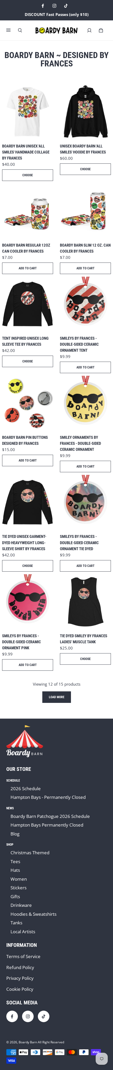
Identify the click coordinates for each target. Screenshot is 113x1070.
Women (19, 879)
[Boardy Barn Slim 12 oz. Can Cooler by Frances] (85, 211)
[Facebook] (43, 6)
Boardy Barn (28, 1042)
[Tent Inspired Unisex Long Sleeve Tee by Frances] (27, 304)
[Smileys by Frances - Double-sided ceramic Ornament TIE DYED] (85, 502)
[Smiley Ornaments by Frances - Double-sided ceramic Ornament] (85, 403)
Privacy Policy (20, 978)
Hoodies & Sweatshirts (33, 914)
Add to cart (28, 268)
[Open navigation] (12, 30)
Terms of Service (23, 956)
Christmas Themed (30, 853)
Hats (15, 870)
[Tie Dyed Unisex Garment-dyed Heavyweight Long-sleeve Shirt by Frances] (27, 502)
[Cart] (101, 30)
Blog (15, 834)
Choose (27, 175)
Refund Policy (20, 967)
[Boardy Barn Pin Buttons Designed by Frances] (27, 403)
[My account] (89, 30)
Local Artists (23, 932)
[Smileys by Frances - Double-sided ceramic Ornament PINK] (27, 601)
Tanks (16, 923)
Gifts (15, 896)
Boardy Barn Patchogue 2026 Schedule (50, 816)
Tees (15, 861)
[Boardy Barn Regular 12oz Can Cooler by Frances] (27, 211)
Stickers (19, 888)
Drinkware (21, 905)
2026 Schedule (26, 789)
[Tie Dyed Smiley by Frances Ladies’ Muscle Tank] (85, 601)
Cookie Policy (19, 989)
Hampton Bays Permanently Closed (47, 825)
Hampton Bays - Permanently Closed (48, 797)
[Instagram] (54, 6)
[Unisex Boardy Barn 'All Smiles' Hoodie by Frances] (85, 111)
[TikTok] (66, 6)
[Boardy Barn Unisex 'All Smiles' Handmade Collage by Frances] (27, 111)
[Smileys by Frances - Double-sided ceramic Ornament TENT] (85, 304)
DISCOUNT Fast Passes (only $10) (57, 14)
